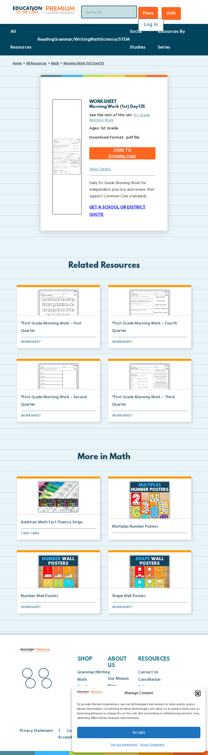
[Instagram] (43, 673)
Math (95, 39)
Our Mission (118, 678)
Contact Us (148, 672)
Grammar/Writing (72, 39)
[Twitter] (30, 683)
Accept (138, 733)
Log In (151, 25)
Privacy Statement (152, 744)
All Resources (36, 63)
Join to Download (122, 153)
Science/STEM (115, 39)
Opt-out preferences (124, 744)
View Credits (100, 169)
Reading (46, 39)
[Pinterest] (46, 683)
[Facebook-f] (27, 673)
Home (17, 63)
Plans (148, 13)
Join (171, 13)
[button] (197, 693)
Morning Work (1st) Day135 (83, 63)
